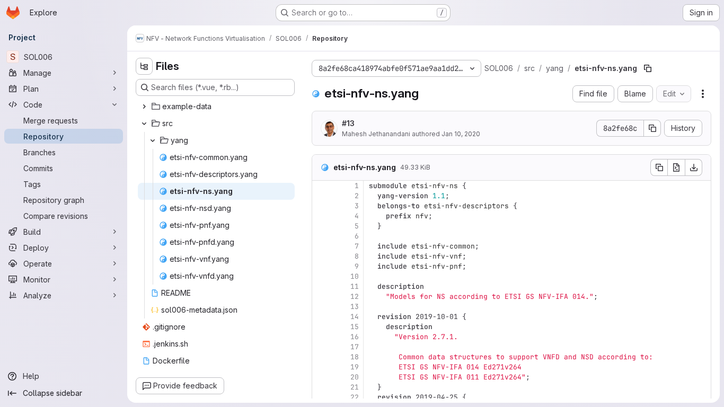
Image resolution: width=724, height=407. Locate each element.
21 (354, 387)
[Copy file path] (647, 68)
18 (354, 356)
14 (354, 316)
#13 (348, 123)
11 (354, 286)
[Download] (693, 167)
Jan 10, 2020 (461, 134)
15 (354, 326)
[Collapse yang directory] (152, 140)
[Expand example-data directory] (144, 106)
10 (354, 276)
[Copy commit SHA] (652, 128)
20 (354, 377)
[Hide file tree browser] (144, 66)
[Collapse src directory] (144, 123)
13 (354, 306)
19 (354, 366)
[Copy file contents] (658, 167)
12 (354, 296)
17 (354, 346)
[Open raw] (676, 167)
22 (354, 397)
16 (354, 336)
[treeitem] (216, 106)
